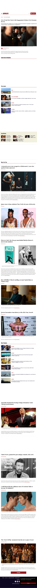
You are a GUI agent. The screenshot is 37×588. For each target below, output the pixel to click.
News (12, 90)
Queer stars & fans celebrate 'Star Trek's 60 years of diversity (18, 204)
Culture (12, 366)
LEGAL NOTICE (18, 579)
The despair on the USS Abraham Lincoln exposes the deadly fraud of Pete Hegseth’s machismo (23, 381)
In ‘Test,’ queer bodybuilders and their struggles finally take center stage (23, 98)
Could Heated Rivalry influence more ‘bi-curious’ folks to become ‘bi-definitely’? (17, 487)
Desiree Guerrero (4, 169)
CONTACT (3, 577)
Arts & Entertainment (7, 17)
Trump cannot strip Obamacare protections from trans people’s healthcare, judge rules (22, 355)
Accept (28, 583)
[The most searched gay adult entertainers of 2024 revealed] (15, 136)
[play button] (19, 36)
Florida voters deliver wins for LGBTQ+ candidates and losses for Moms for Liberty (23, 111)
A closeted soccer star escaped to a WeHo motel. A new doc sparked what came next (17, 167)
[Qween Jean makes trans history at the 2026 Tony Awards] (18, 325)
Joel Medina (3, 283)
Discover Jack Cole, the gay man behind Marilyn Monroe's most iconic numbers (17, 241)
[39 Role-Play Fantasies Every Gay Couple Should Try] (3, 139)
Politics (12, 359)
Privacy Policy (23, 579)
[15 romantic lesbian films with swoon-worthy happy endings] (3, 136)
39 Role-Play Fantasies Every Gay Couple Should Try (9, 140)
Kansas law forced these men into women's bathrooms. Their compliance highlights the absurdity (21, 362)
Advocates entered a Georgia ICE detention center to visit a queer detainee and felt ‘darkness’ (22, 105)
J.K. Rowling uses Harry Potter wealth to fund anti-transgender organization (21, 141)
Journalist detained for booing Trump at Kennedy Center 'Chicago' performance (17, 403)
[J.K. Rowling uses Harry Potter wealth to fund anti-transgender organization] (15, 139)
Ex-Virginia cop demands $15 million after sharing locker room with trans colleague (23, 375)
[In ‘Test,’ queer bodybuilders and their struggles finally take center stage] (6, 97)
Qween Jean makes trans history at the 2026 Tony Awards (17, 312)
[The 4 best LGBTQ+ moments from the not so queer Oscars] (18, 553)
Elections (12, 109)
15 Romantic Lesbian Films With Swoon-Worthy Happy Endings (8, 137)
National (12, 102)
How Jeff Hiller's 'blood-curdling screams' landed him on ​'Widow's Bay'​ (17, 280)
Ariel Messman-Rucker (4, 541)
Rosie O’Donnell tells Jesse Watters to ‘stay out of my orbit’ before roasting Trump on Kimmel (22, 368)
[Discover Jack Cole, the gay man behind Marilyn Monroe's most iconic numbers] (18, 255)
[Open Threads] (19, 581)
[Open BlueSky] (17, 581)
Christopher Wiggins (4, 406)
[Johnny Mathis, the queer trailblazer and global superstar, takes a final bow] (27, 136)
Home (2, 17)
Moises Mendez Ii (4, 314)
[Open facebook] (15, 581)
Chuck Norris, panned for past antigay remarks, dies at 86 (17, 454)
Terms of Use (29, 579)
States (12, 372)
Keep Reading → (15, 199)
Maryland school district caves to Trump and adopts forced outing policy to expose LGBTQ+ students (22, 349)
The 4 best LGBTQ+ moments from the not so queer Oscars (17, 540)
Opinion (12, 379)
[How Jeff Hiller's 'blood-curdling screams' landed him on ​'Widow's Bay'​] (18, 294)
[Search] (29, 13)
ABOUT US (6, 577)
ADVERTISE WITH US (17, 577)
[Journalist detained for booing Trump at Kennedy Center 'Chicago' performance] (18, 417)
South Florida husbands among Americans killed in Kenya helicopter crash (23, 91)
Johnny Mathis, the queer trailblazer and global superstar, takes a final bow (33, 137)
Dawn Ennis (3, 206)
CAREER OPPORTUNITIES (11, 577)
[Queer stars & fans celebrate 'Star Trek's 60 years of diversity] (18, 217)
